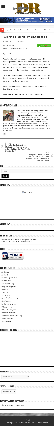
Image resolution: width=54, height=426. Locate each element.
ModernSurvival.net (8, 313)
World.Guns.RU (7, 321)
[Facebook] (27, 419)
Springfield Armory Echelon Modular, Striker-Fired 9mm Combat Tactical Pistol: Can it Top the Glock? (37, 157)
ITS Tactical (6, 295)
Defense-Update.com (9, 278)
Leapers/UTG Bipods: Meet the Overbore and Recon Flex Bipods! (27, 30)
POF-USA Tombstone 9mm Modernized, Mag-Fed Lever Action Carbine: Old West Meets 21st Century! (17, 147)
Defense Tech (6, 281)
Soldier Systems (7, 319)
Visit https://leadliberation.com (13, 405)
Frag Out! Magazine (9, 287)
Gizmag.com (6, 289)
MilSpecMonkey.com (9, 310)
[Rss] (25, 419)
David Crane (9, 41)
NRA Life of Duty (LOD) (10, 298)
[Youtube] (29, 419)
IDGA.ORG (5, 292)
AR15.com (5, 272)
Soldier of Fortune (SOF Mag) (12, 316)
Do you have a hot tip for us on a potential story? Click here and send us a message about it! (19, 240)
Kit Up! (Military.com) (9, 304)
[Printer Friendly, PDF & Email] (44, 46)
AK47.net (5, 275)
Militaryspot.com (8, 307)
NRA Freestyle (6, 301)
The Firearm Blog (8, 284)
